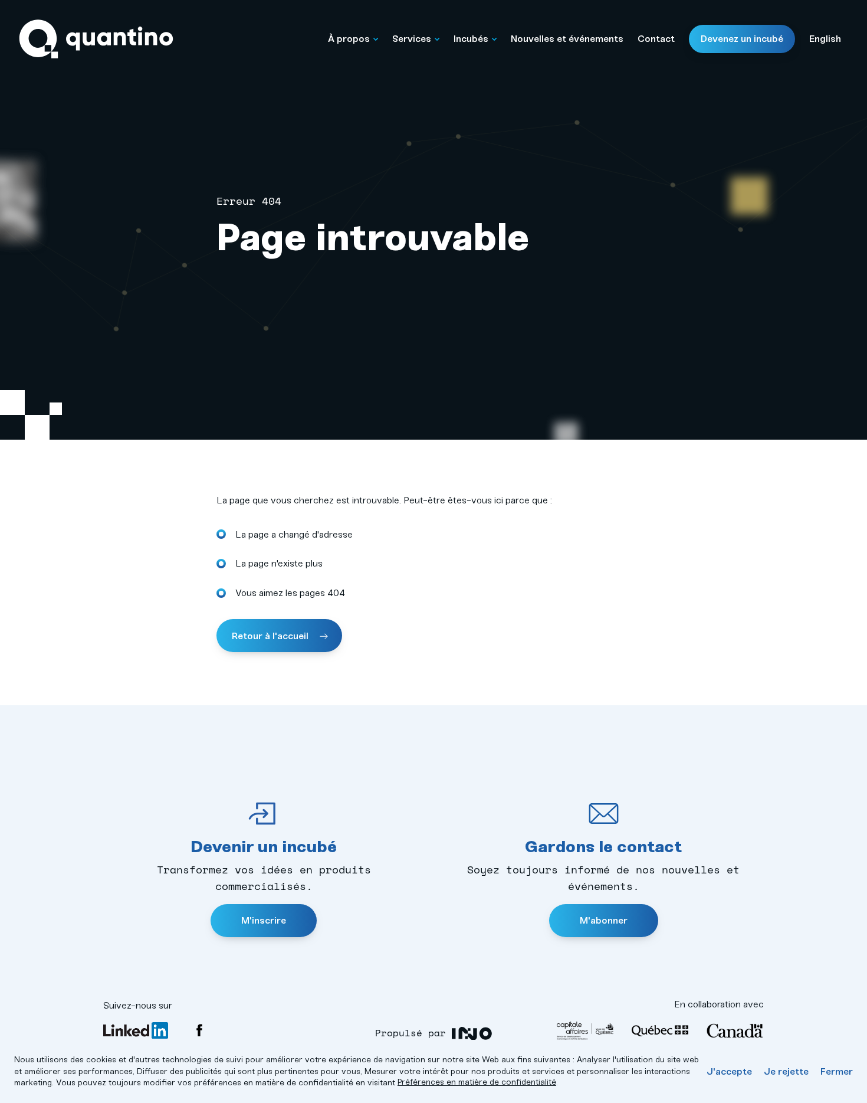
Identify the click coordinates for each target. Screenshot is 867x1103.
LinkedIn (135, 1030)
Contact (656, 38)
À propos (349, 38)
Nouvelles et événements (567, 38)
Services (411, 38)
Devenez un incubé (742, 38)
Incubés (471, 38)
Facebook (199, 1030)
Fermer (836, 1071)
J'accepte (729, 1071)
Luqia (472, 1033)
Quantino (96, 39)
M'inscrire (263, 920)
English (825, 38)
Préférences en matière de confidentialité (477, 1082)
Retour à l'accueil (271, 635)
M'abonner (604, 920)
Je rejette (786, 1071)
